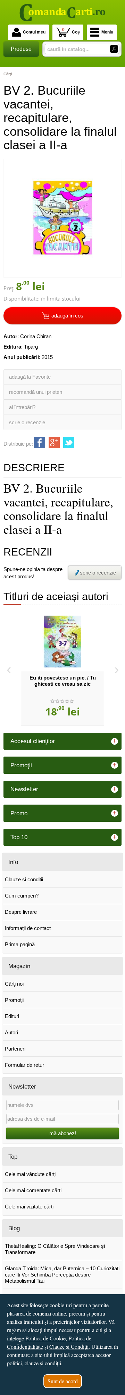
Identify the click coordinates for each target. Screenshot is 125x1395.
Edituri (12, 1016)
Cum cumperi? (22, 896)
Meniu (107, 32)
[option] (62, 669)
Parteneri (15, 1049)
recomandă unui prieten (35, 392)
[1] (114, 49)
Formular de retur (24, 1065)
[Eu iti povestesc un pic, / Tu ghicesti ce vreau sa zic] (62, 641)
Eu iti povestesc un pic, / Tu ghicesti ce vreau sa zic (63, 681)
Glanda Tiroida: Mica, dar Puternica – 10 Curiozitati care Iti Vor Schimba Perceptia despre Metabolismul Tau (62, 1274)
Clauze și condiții (24, 879)
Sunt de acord (63, 1381)
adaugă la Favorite (30, 377)
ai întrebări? (22, 407)
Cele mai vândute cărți (30, 1174)
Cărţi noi (14, 984)
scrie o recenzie (27, 422)
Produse (21, 49)
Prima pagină (20, 944)
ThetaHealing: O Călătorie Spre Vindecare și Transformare (55, 1249)
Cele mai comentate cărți (33, 1190)
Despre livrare (21, 912)
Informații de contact (28, 928)
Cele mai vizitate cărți (29, 1206)
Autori (11, 1032)
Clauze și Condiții (69, 1346)
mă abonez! (62, 1133)
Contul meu (34, 32)
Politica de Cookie (45, 1338)
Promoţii (14, 1000)
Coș (71, 31)
